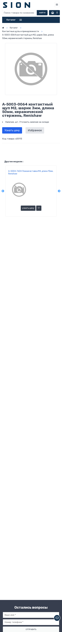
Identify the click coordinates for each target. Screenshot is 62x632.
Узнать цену (12, 130)
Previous (2, 191)
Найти (42, 13)
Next (59, 191)
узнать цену (28, 208)
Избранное (35, 130)
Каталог (14, 28)
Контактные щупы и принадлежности (20, 31)
